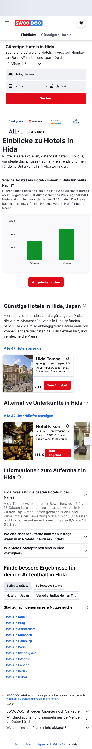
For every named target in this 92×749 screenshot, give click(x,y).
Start (17, 744)
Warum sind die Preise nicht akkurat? (36, 727)
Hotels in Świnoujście (20, 653)
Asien (28, 744)
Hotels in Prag (15, 623)
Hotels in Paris (15, 647)
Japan (41, 744)
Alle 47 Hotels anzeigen (24, 348)
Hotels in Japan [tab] (18, 595)
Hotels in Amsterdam (20, 629)
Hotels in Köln (15, 617)
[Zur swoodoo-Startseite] (29, 23)
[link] (46, 282)
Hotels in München (18, 635)
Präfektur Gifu (58, 744)
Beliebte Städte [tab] (17, 585)
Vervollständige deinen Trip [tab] (56, 595)
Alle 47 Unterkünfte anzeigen (28, 416)
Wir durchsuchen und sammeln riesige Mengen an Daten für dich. (44, 719)
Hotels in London (17, 665)
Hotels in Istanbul (17, 659)
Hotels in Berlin (16, 671)
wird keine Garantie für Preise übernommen (32, 698)
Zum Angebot (57, 385)
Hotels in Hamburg (18, 641)
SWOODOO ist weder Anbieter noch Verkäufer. (44, 711)
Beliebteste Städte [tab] (49, 585)
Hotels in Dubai (16, 677)
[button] (7, 23)
